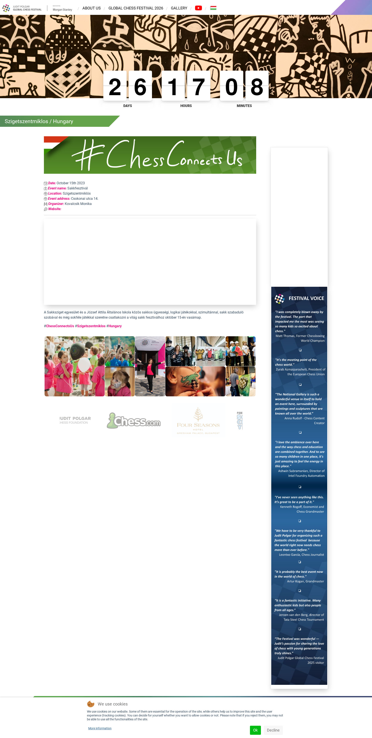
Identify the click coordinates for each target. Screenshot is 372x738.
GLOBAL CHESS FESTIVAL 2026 (135, 8)
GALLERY (179, 8)
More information (100, 728)
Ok (255, 730)
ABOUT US (91, 8)
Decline (273, 730)
